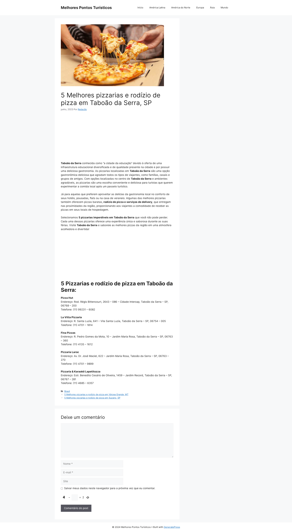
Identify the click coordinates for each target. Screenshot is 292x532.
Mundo (224, 7)
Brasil (67, 391)
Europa (200, 7)
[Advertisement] (117, 137)
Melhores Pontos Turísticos (86, 7)
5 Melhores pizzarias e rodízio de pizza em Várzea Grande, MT (96, 394)
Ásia (212, 7)
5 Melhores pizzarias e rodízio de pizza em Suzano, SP (92, 397)
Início (140, 7)
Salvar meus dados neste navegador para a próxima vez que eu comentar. (109, 488)
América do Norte (180, 7)
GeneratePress (172, 527)
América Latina (157, 7)
